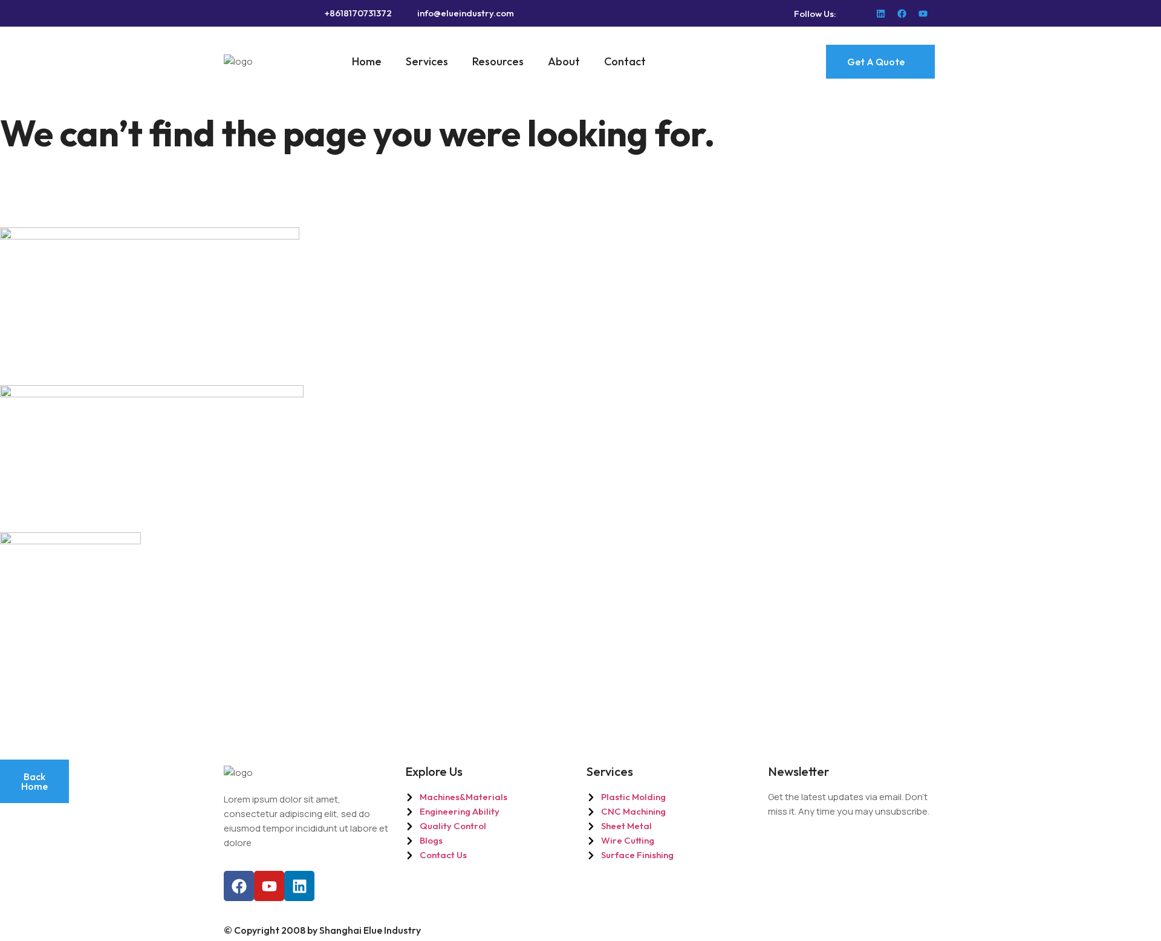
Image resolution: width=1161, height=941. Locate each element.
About (564, 61)
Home (367, 61)
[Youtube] (923, 13)
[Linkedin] (880, 13)
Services (427, 61)
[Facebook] (901, 13)
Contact (625, 61)
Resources (498, 61)
